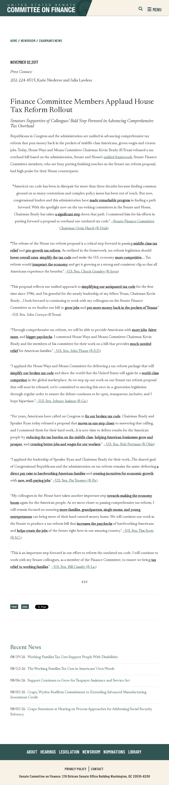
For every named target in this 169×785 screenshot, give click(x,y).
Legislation (69, 751)
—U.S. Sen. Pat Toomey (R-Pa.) (75, 481)
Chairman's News (50, 40)
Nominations (114, 751)
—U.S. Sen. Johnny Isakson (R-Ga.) (62, 401)
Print (14, 606)
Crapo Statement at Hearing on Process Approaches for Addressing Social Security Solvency (81, 711)
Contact (97, 768)
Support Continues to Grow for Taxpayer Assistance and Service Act (79, 681)
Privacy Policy (75, 768)
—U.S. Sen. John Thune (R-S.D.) (77, 351)
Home (13, 40)
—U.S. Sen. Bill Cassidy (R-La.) (73, 567)
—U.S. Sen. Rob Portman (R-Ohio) (129, 444)
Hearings (48, 751)
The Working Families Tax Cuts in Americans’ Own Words (71, 669)
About (32, 751)
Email (25, 606)
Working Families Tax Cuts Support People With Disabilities (73, 657)
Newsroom (91, 751)
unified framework (118, 157)
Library (134, 751)
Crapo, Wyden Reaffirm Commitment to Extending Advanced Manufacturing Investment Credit (78, 695)
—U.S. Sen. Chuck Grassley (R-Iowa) (92, 272)
